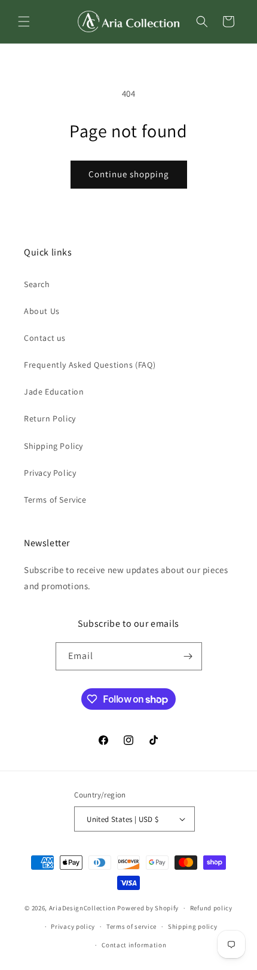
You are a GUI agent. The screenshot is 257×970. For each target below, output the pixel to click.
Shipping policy (193, 926)
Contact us (45, 337)
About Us (42, 311)
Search (37, 284)
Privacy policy (73, 926)
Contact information (134, 945)
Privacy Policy (50, 472)
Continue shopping (128, 174)
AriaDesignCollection (82, 908)
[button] (24, 21)
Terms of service (131, 926)
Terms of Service (55, 499)
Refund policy (211, 908)
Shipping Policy (53, 446)
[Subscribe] (188, 656)
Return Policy (50, 418)
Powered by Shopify (148, 908)
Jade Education (54, 391)
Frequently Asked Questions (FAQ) (89, 364)
